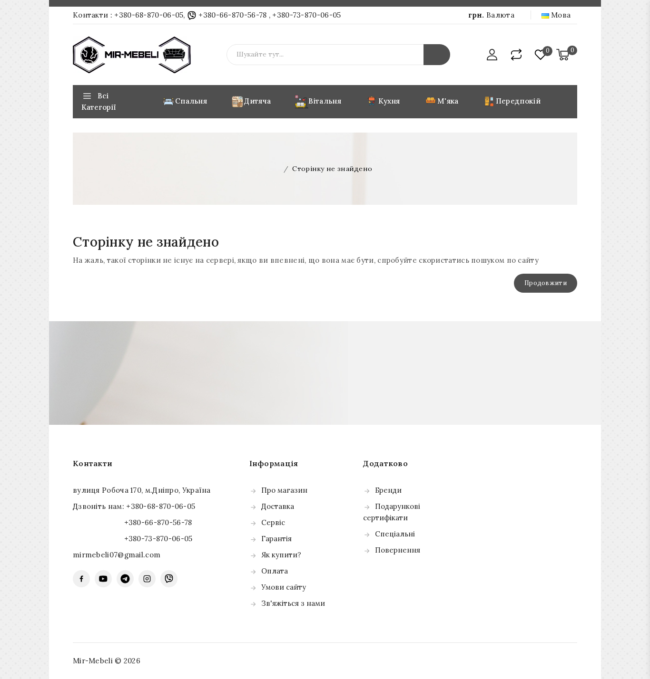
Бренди (388, 490)
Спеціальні (395, 533)
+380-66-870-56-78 (233, 14)
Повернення (397, 550)
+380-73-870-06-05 (306, 14)
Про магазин (284, 490)
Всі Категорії (98, 101)
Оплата (274, 570)
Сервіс (273, 522)
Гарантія (276, 538)
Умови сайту (283, 587)
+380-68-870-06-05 (148, 14)
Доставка (277, 506)
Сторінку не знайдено (332, 168)
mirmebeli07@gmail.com (116, 554)
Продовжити (545, 283)
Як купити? (281, 554)
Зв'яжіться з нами (293, 603)
